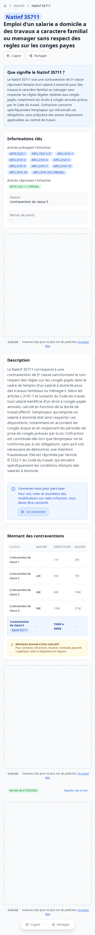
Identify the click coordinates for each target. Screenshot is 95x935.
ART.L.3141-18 (18, 172)
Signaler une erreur (76, 790)
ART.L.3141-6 (17, 166)
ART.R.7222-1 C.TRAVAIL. (25, 186)
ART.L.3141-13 (62, 166)
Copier (16, 56)
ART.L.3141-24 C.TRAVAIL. (49, 172)
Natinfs (19, 6)
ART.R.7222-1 (18, 154)
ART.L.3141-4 (40, 160)
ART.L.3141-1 (65, 154)
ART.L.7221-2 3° (41, 154)
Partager (40, 56)
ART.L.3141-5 (62, 160)
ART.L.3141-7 (40, 166)
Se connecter (36, 512)
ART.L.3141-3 (17, 160)
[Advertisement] (47, 285)
